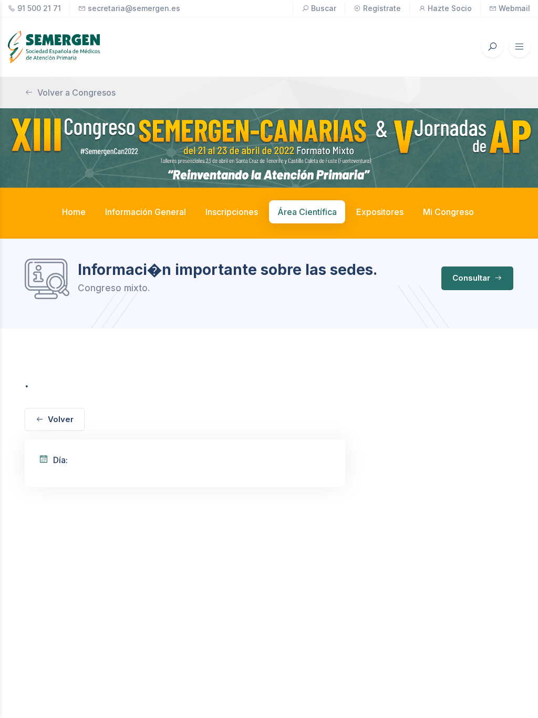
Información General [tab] (145, 212)
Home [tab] (74, 212)
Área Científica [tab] (307, 212)
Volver (61, 419)
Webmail (514, 8)
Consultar (472, 278)
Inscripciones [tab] (231, 212)
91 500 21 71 (39, 8)
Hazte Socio (450, 8)
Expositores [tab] (380, 212)
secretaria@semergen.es (134, 8)
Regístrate (382, 8)
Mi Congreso (448, 212)
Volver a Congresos (76, 92)
